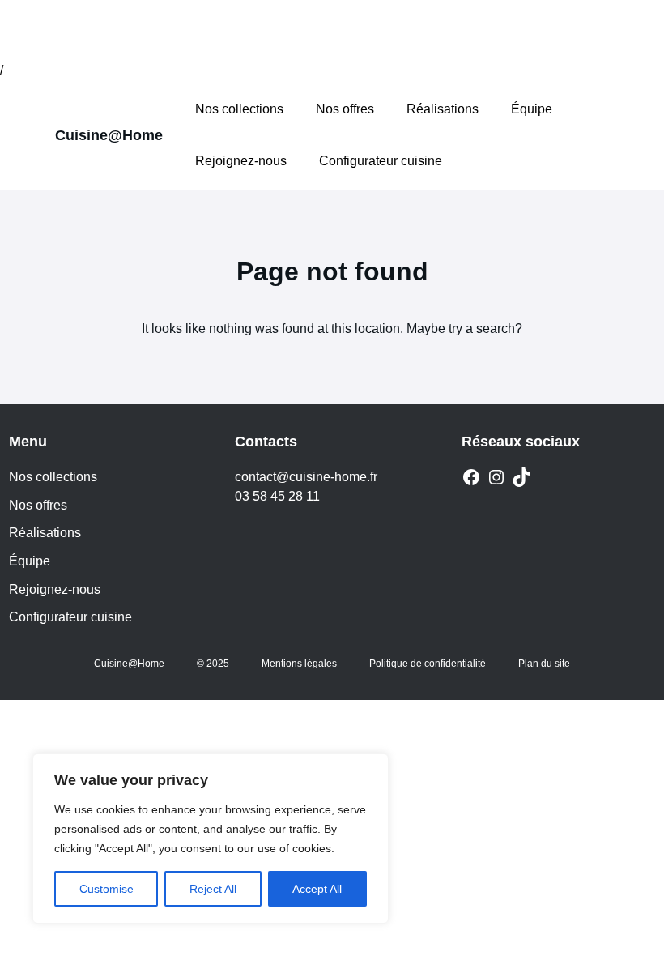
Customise (106, 888)
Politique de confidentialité (427, 663)
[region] (210, 838)
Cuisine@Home (109, 135)
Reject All (212, 888)
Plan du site (544, 663)
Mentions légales (299, 663)
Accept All (317, 888)
